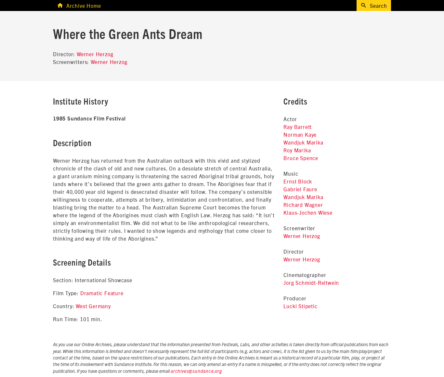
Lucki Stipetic (300, 306)
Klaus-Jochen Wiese (307, 212)
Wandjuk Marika (303, 142)
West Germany (93, 306)
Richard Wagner (303, 204)
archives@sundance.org (196, 371)
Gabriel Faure (300, 189)
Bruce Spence (300, 158)
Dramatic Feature (102, 293)
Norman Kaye (300, 134)
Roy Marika (297, 150)
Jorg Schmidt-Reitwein (311, 282)
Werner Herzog (95, 54)
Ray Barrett (297, 126)
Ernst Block (297, 181)
